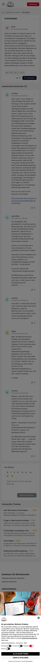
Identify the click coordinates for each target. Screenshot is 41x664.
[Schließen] (38, 594)
